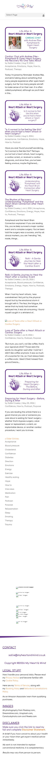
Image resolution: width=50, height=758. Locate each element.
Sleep (7, 513)
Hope (29, 66)
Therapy (18, 69)
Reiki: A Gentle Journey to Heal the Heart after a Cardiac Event (23, 276)
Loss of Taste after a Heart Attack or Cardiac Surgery (25, 331)
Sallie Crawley (14, 63)
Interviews (9, 489)
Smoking (9, 517)
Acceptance (10, 66)
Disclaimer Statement (33, 730)
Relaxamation (11, 509)
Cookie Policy (12, 681)
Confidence (22, 139)
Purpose (37, 338)
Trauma (8, 525)
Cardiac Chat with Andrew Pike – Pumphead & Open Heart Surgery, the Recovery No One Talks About (23, 58)
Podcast (9, 69)
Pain (7, 497)
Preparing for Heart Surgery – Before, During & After (25, 400)
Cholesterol (10, 450)
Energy (30, 211)
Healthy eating (12, 477)
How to (36, 66)
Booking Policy (12, 689)
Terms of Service (21, 686)
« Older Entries (12, 439)
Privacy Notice (12, 678)
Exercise (9, 473)
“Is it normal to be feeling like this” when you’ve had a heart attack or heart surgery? (23, 131)
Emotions (21, 66)
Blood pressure (24, 283)
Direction (9, 461)
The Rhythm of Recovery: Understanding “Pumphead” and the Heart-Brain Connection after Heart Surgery (24, 203)
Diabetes (9, 457)
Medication (10, 493)
